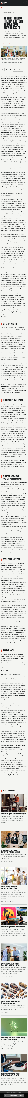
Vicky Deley (7, 41)
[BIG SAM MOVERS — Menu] (25, 2)
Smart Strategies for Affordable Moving (13, 927)
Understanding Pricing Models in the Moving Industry (10, 1002)
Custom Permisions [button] (13, 1095)
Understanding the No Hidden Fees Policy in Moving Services (10, 964)
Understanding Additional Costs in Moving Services (9, 887)
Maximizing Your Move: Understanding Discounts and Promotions (13, 1039)
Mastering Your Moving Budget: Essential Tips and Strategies (10, 1075)
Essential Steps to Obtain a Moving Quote (13, 814)
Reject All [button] (21, 1095)
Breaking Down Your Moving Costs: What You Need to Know (10, 851)
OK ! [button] (6, 1095)
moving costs (18, 78)
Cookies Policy (19, 1092)
